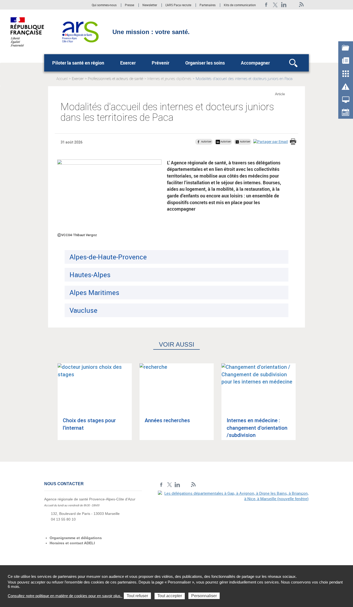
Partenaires (207, 5)
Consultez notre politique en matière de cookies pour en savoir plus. (65, 596)
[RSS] (301, 4)
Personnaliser (204, 596)
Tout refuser (137, 596)
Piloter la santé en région (78, 63)
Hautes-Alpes (90, 274)
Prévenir (160, 63)
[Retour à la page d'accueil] (80, 31)
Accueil (62, 78)
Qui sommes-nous (104, 5)
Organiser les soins (205, 63)
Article (280, 94)
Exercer (128, 63)
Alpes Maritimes (94, 292)
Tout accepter (169, 596)
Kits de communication (240, 5)
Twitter (275, 4)
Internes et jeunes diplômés (169, 78)
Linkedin (283, 4)
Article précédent (50, 406)
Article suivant (303, 406)
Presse (129, 5)
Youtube (292, 4)
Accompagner (255, 63)
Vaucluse (83, 310)
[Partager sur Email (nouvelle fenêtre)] (270, 141)
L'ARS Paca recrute (178, 5)
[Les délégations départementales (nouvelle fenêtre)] (233, 526)
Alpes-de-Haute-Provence (108, 256)
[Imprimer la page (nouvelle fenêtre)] (293, 142)
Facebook (266, 4)
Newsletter (149, 5)
